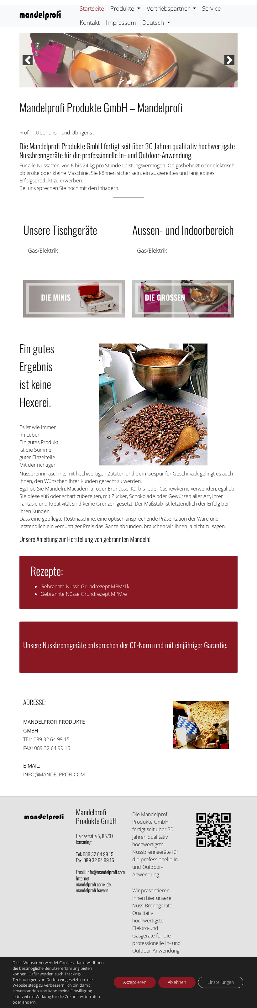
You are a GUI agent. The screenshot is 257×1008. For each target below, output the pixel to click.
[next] (229, 60)
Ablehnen (177, 982)
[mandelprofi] (40, 16)
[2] (128, 82)
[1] (122, 82)
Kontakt (90, 22)
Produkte (123, 8)
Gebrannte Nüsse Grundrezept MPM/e (83, 594)
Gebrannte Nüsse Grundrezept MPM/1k (84, 586)
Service (211, 8)
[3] (135, 82)
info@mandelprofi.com (54, 774)
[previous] (28, 60)
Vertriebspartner (169, 8)
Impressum (121, 22)
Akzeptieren (134, 982)
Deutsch (153, 22)
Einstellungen (220, 982)
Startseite (92, 8)
